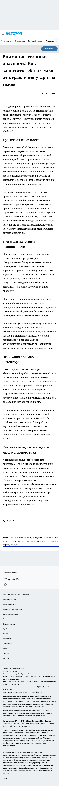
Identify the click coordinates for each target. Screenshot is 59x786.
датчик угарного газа (15, 220)
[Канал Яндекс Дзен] (18, 579)
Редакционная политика (12, 609)
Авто (5, 649)
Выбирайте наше (35, 41)
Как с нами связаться (11, 614)
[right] (56, 41)
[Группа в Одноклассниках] (9, 579)
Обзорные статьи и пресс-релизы (16, 594)
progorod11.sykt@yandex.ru (13, 692)
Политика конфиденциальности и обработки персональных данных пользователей (28, 743)
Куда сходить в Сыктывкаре (13, 41)
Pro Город (7, 639)
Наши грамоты (9, 624)
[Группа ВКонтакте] (5, 579)
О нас (5, 619)
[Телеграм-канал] (13, 579)
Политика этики (9, 604)
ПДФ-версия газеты (10, 629)
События (6, 653)
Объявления (7, 643)
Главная (6, 658)
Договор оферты (9, 599)
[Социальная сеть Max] (5, 584)
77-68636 (25, 721)
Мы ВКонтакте (8, 634)
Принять (49, 48)
